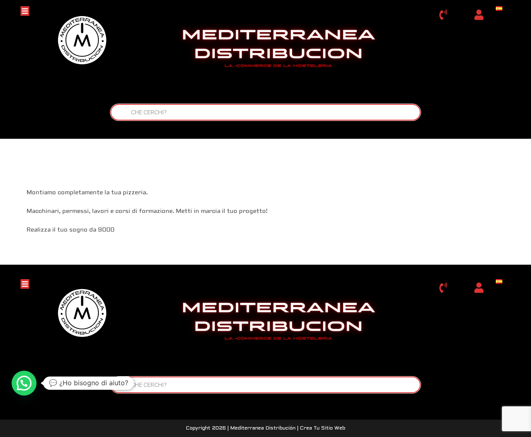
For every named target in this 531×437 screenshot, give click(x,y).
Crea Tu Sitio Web (322, 428)
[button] (24, 383)
